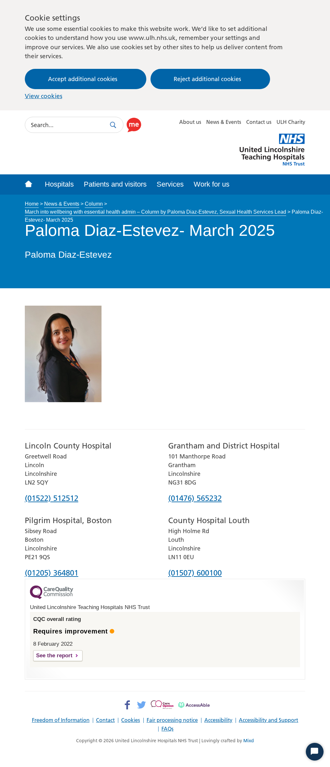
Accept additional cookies (82, 79)
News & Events (223, 122)
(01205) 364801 (51, 573)
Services (170, 184)
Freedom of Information (61, 720)
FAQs (167, 729)
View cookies (43, 96)
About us (190, 122)
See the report (54, 655)
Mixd (248, 741)
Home (32, 204)
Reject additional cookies (207, 79)
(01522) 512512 (51, 498)
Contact (105, 720)
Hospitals (59, 184)
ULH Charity (291, 122)
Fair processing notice (172, 720)
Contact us (258, 122)
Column (94, 204)
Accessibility (218, 720)
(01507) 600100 (195, 573)
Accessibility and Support (268, 720)
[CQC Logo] (51, 597)
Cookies (130, 720)
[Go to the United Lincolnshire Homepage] (32, 184)
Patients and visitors (115, 184)
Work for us (211, 184)
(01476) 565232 (195, 498)
